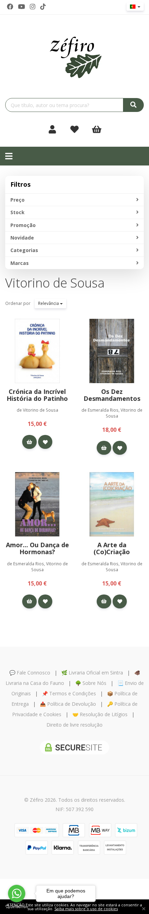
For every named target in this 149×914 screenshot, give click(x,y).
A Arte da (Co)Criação (112, 548)
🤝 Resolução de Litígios (100, 714)
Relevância (49, 303)
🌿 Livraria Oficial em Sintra (92, 672)
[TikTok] (42, 6)
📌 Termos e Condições (69, 693)
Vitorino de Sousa (55, 282)
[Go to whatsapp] (16, 893)
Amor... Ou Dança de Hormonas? (37, 548)
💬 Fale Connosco (29, 672)
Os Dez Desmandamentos (112, 395)
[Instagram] (32, 6)
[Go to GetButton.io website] (17, 907)
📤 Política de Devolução (68, 704)
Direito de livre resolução (74, 724)
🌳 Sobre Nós (90, 683)
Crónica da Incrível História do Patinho (37, 395)
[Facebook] (10, 6)
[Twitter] (21, 6)
